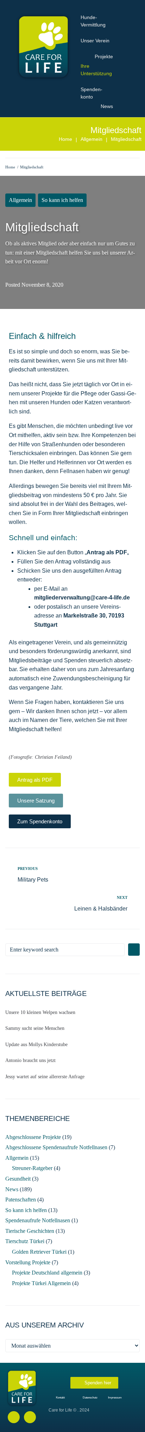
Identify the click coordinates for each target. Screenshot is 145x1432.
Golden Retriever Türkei (39, 1252)
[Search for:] (65, 949)
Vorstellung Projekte (27, 1262)
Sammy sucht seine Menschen (34, 1028)
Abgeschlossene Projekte (33, 1137)
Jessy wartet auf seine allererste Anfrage (44, 1076)
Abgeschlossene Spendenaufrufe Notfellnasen (56, 1147)
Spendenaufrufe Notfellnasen (37, 1220)
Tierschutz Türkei (24, 1241)
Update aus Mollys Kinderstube (36, 1044)
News (11, 1189)
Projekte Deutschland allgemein (47, 1273)
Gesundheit (18, 1179)
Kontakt (60, 1397)
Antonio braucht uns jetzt (30, 1060)
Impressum (115, 1397)
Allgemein (91, 139)
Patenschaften (20, 1200)
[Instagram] (30, 1417)
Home (65, 139)
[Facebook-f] (14, 1417)
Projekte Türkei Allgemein (41, 1283)
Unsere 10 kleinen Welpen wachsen (40, 1012)
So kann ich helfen (62, 200)
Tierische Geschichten (29, 1231)
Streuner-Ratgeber (32, 1168)
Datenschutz (90, 1397)
